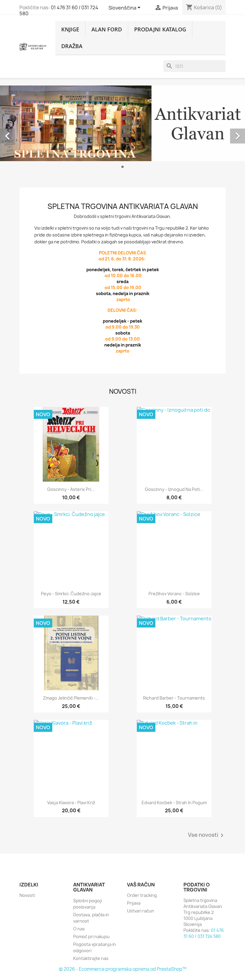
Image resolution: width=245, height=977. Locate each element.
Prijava (133, 903)
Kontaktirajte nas (90, 958)
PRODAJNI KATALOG (160, 29)
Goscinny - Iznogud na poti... (174, 489)
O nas (79, 929)
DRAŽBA (71, 46)
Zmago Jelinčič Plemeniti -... (71, 698)
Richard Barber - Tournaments (174, 698)
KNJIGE (70, 29)
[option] (122, 129)
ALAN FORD (106, 29)
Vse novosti (207, 835)
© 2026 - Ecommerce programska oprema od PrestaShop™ (122, 969)
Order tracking (142, 895)
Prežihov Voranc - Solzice (174, 593)
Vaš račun (141, 884)
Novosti (27, 895)
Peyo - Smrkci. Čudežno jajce (71, 593)
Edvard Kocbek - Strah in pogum (174, 802)
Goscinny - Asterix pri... (71, 489)
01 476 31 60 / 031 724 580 (58, 10)
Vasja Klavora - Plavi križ (71, 802)
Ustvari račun (140, 911)
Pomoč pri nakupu (91, 936)
